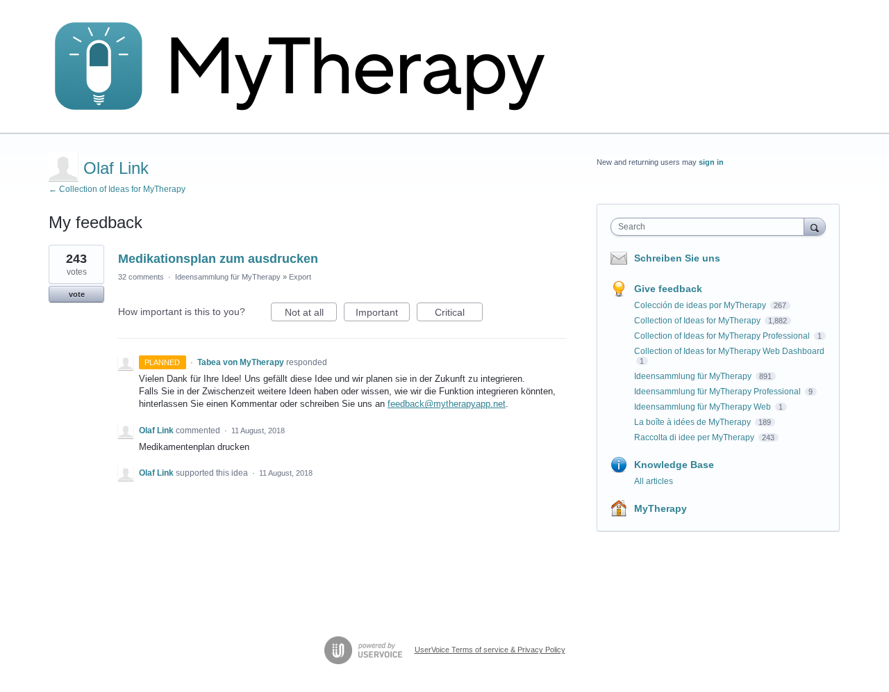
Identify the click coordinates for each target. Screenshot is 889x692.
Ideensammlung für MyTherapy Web (703, 407)
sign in (711, 162)
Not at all (311, 314)
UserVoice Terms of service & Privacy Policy (490, 649)
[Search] (815, 226)
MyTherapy (660, 508)
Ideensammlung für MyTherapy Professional (718, 391)
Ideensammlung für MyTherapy (228, 277)
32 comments (141, 277)
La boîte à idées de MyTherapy (693, 422)
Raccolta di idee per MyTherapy (695, 437)
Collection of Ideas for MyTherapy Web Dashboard (729, 351)
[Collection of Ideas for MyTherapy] (309, 66)
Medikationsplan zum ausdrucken (218, 259)
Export (300, 277)
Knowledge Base (674, 464)
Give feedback (668, 288)
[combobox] (710, 227)
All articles (653, 481)
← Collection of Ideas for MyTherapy (117, 189)
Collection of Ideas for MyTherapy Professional (723, 336)
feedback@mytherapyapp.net (447, 404)
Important (383, 314)
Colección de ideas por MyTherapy (701, 305)
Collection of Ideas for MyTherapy (698, 320)
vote (77, 294)
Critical (459, 314)
